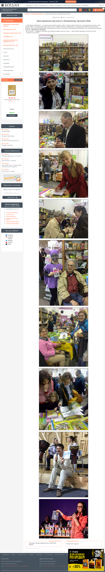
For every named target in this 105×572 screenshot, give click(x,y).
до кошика (12, 115)
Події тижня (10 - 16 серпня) (9, 160)
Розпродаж (6, 74)
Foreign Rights (85, 5)
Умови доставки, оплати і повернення (11, 219)
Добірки (12, 126)
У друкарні (6, 63)
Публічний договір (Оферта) (12, 223)
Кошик (99, 10)
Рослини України (6, 131)
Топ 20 (5, 52)
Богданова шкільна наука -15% (12, 33)
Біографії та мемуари (7, 145)
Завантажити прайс (12, 15)
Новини (36, 5)
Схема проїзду (24, 566)
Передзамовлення (8, 67)
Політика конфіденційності (12, 221)
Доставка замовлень (11, 216)
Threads (10, 238)
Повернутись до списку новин (33, 548)
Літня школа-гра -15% (9, 29)
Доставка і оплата (75, 5)
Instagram (10, 237)
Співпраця (51, 5)
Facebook (10, 235)
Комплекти (6, 59)
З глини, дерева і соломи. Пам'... (12, 99)
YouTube (10, 242)
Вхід (101, 5)
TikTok (9, 244)
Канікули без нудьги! (72, 543)
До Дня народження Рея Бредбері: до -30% (10, 40)
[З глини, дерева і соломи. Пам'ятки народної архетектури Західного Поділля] (12, 90)
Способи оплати (10, 214)
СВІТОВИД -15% (7, 36)
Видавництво (29, 5)
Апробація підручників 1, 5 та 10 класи (11, 156)
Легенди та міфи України (8, 136)
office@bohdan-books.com (12, 566)
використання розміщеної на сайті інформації (59, 570)
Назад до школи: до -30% (10, 45)
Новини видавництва (11, 151)
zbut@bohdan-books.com (49, 566)
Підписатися (11, 197)
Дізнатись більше (71, 1)
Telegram (10, 240)
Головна (27, 14)
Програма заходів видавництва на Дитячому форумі (42, 543)
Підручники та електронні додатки (11, 25)
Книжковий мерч (8, 70)
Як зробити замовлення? (12, 212)
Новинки (6, 56)
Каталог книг (9, 20)
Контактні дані (66, 5)
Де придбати (58, 5)
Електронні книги (43, 5)
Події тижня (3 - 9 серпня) (8, 171)
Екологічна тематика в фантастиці (10, 140)
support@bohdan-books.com (12, 209)
